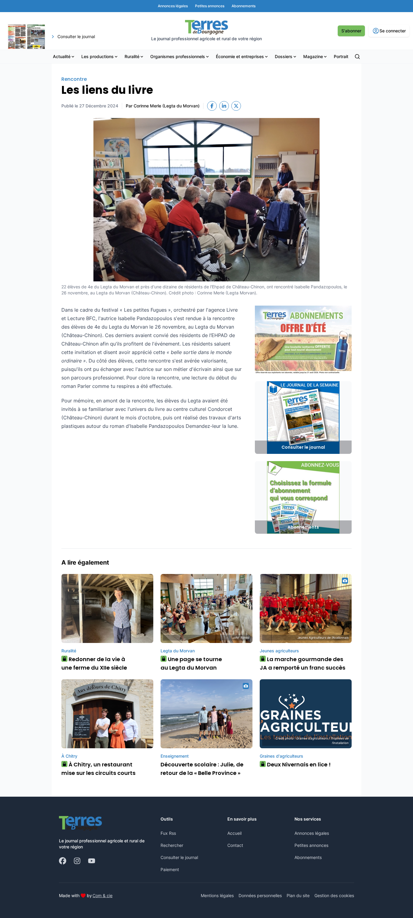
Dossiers (283, 56)
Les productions (97, 56)
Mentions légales (217, 895)
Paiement (170, 869)
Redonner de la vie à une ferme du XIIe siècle (94, 663)
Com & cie (102, 895)
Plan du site (298, 895)
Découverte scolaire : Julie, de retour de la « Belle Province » (202, 769)
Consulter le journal (179, 857)
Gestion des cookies (334, 895)
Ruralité (132, 56)
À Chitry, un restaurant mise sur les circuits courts (98, 769)
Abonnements (308, 857)
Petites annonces (311, 845)
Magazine (313, 56)
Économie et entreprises (240, 56)
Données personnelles (260, 895)
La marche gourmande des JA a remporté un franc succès (302, 663)
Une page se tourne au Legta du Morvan (191, 663)
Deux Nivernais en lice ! (297, 764)
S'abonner (351, 30)
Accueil (234, 833)
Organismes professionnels (177, 56)
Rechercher (172, 845)
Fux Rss (168, 833)
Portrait (341, 56)
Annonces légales (311, 833)
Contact (235, 845)
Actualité (61, 56)
